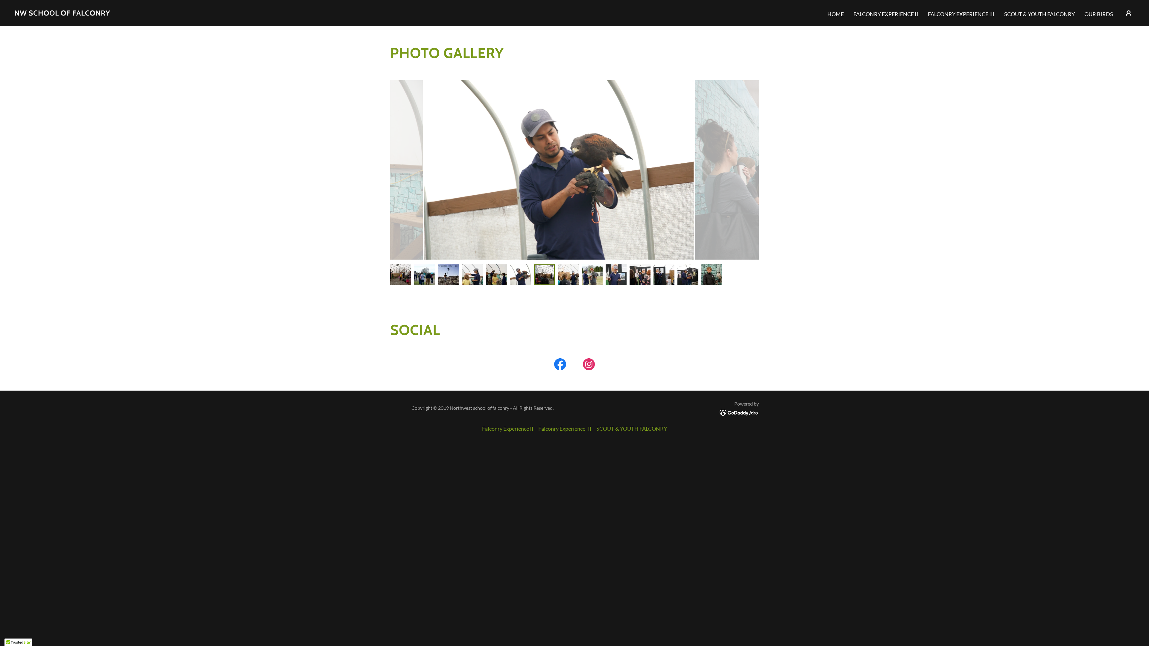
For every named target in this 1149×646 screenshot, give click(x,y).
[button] (1129, 13)
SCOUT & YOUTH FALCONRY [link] (1039, 14)
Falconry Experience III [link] (961, 14)
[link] (62, 13)
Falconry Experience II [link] (885, 14)
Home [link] (835, 14)
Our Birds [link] (1098, 14)
